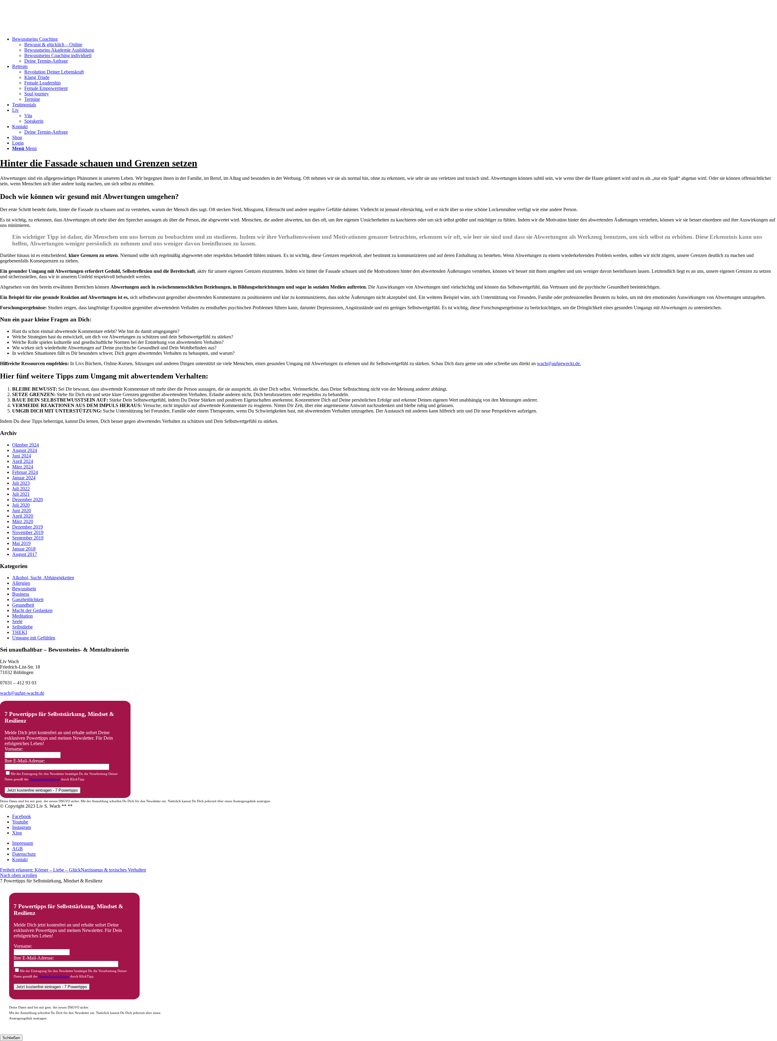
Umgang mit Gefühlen (33, 637)
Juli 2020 (21, 505)
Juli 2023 (21, 483)
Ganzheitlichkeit (27, 599)
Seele (17, 621)
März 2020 (22, 521)
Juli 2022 (21, 488)
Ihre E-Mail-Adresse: (25, 760)
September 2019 (27, 537)
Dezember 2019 (27, 526)
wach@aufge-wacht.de (22, 693)
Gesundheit (23, 605)
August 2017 (24, 554)
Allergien (21, 583)
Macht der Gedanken (32, 610)
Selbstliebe (22, 626)
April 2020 (22, 516)
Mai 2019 (21, 543)
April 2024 (22, 461)
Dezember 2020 (27, 499)
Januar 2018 (24, 548)
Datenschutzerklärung (44, 779)
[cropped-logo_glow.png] (45, 28)
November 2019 (27, 532)
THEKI (19, 632)
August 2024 (24, 450)
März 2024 (22, 466)
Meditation (22, 615)
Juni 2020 (21, 510)
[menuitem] (394, 50)
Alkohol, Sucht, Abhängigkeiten (43, 577)
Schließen (11, 1038)
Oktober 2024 (25, 444)
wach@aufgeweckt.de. (559, 363)
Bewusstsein (24, 588)
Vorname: (14, 749)
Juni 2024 (21, 455)
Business (20, 594)
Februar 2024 (25, 472)
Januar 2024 (24, 477)
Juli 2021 (21, 494)
